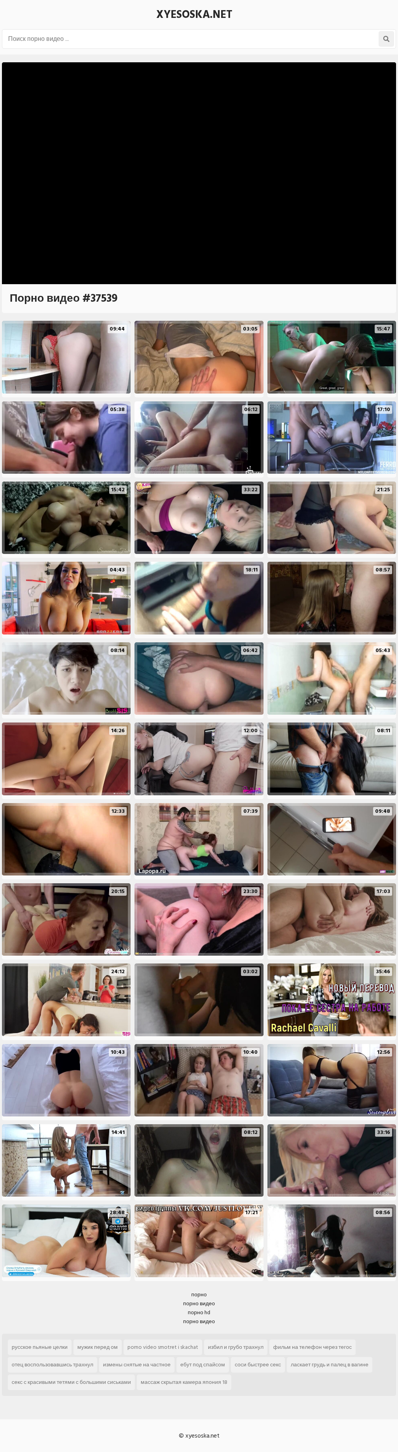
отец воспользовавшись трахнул (52, 1364)
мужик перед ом (97, 1347)
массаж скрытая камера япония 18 (184, 1382)
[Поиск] (386, 39)
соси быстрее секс (258, 1364)
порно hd (199, 1312)
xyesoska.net (194, 14)
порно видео (199, 1303)
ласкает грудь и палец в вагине (329, 1364)
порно (199, 1294)
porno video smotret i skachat (162, 1347)
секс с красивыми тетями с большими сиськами (71, 1382)
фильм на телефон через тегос (312, 1347)
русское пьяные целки (40, 1347)
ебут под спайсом (202, 1364)
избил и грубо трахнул (236, 1347)
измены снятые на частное (137, 1364)
